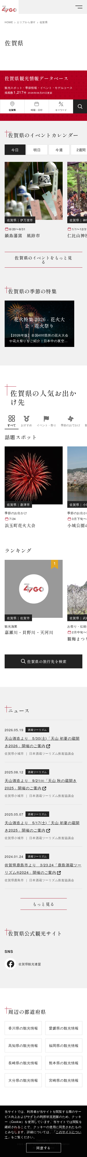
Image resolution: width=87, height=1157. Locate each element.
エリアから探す (26, 22)
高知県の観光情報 (23, 1045)
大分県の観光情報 (23, 1080)
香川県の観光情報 (23, 1028)
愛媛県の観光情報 (63, 1028)
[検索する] (80, 106)
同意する (43, 1147)
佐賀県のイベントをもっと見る (43, 260)
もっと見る (43, 904)
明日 (37, 149)
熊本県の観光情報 (63, 1062)
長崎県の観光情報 (23, 1062)
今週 (59, 149)
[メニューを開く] (78, 7)
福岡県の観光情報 (63, 1045)
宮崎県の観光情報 (63, 1080)
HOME (9, 22)
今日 (15, 149)
